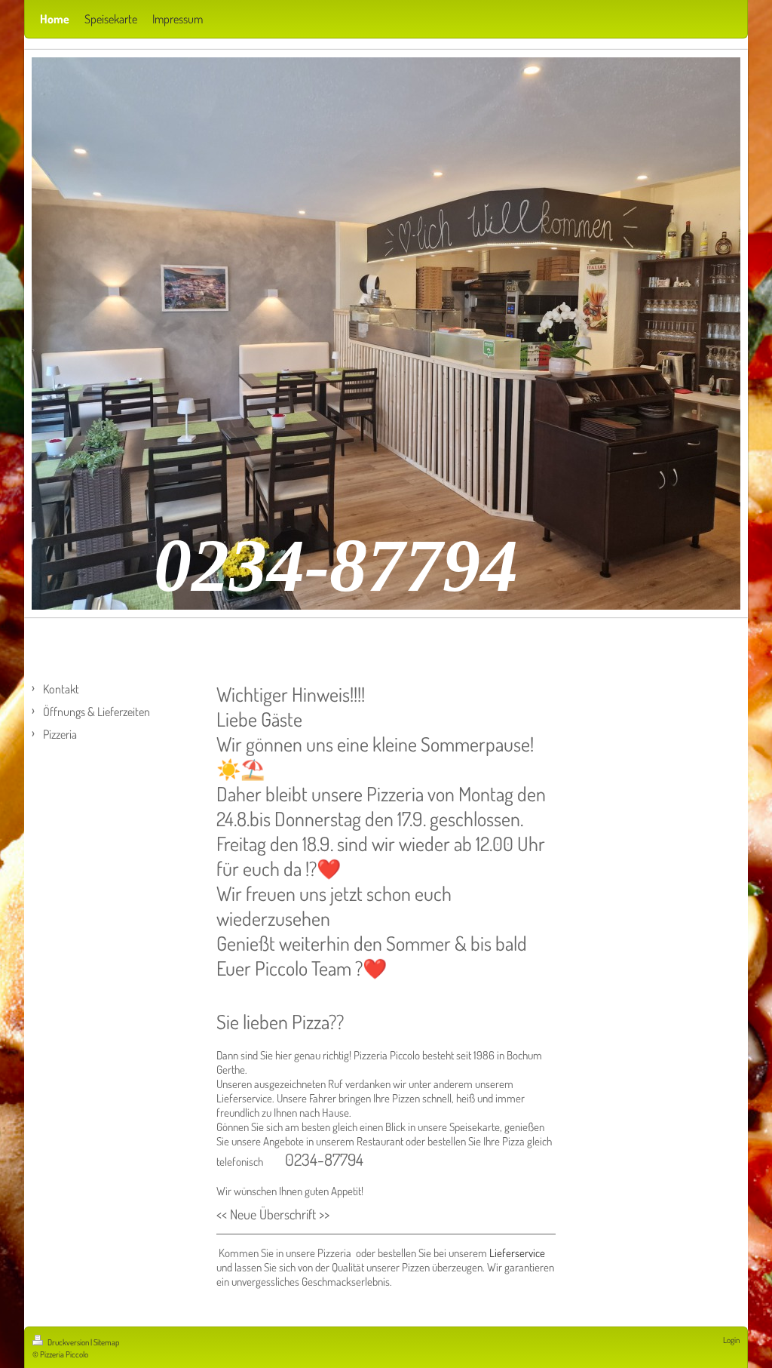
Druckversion (68, 1342)
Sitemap (106, 1342)
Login (731, 1340)
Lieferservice (517, 1253)
